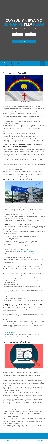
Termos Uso (17, 440)
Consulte (42, 63)
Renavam (39, 440)
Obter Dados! (24, 41)
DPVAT (43, 440)
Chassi (34, 440)
